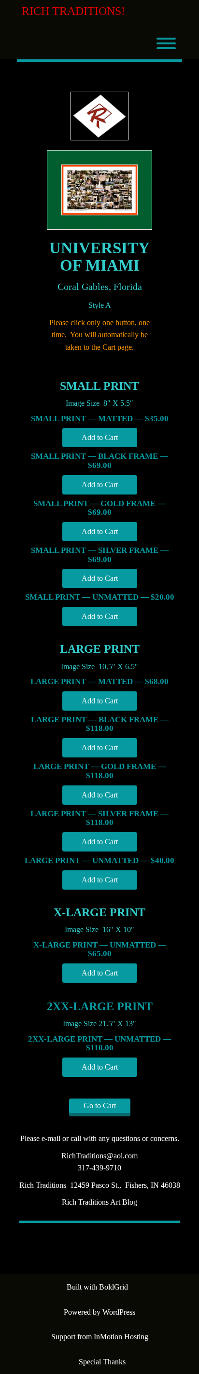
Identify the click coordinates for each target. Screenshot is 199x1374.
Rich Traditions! (73, 11)
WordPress (118, 1312)
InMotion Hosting (121, 1337)
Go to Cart (100, 1105)
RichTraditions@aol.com (99, 1156)
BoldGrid (113, 1287)
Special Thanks (102, 1362)
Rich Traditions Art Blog (99, 1202)
